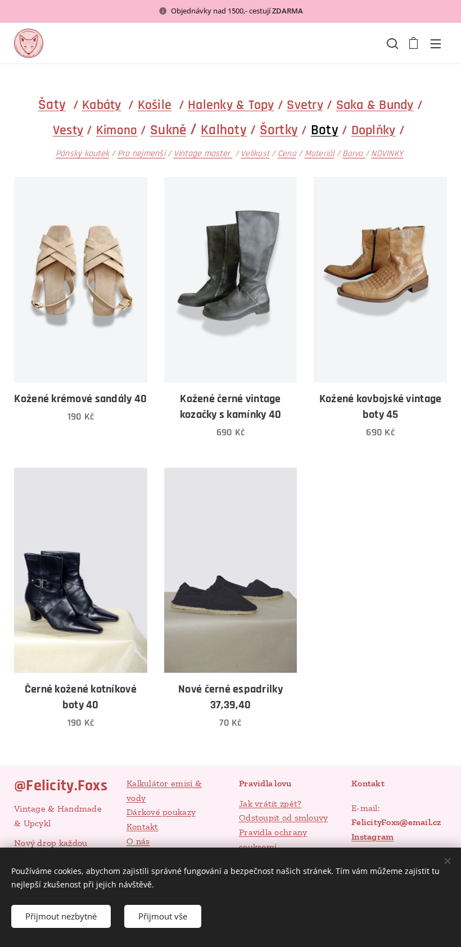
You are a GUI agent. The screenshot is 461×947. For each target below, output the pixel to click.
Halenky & (218, 105)
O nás (138, 841)
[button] (391, 43)
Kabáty (101, 105)
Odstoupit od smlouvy (283, 817)
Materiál (320, 153)
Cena (287, 153)
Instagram (372, 836)
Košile (155, 105)
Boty (324, 130)
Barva (353, 153)
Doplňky (373, 130)
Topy (261, 105)
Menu (435, 43)
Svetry (305, 105)
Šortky (279, 130)
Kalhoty (224, 130)
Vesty (68, 130)
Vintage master (203, 153)
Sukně (168, 130)
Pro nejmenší (141, 153)
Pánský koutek (82, 153)
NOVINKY (387, 153)
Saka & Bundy (375, 105)
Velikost (255, 153)
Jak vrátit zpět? (270, 803)
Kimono (117, 130)
